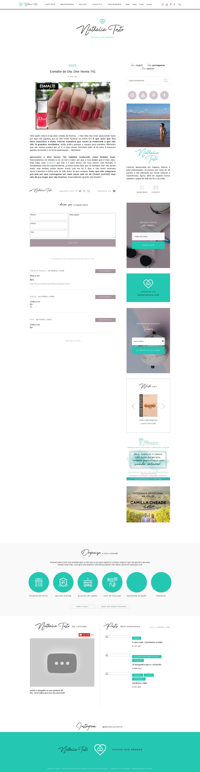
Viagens (138, 660)
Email (88, 191)
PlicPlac (149, 768)
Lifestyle (97, 4)
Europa (137, 675)
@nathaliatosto (112, 727)
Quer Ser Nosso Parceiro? (114, 606)
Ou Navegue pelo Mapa (148, 350)
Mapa (134, 4)
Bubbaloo (51, 163)
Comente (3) (105, 191)
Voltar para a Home (73, 341)
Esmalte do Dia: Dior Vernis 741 (73, 71)
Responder (105, 271)
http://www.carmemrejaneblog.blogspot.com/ (50, 284)
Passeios (161, 596)
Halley (33, 296)
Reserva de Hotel (38, 596)
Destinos (50, 4)
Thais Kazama (124, 768)
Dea (32, 319)
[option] (148, 409)
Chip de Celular (112, 596)
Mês (168, 627)
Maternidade (67, 4)
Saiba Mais (142, 192)
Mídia (141, 4)
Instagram (162, 4)
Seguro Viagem (63, 596)
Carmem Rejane (38, 271)
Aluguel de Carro (87, 596)
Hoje (152, 627)
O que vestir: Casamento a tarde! (147, 642)
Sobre (127, 4)
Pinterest (171, 4)
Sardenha (139, 679)
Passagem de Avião (137, 596)
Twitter (80, 191)
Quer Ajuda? (82, 606)
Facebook (174, 4)
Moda (136, 638)
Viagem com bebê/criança (146, 656)
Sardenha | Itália (139, 683)
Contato (149, 4)
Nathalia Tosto (42, 190)
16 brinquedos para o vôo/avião (146, 664)
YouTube (167, 4)
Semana (160, 627)
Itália (149, 675)
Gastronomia (114, 4)
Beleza (83, 4)
